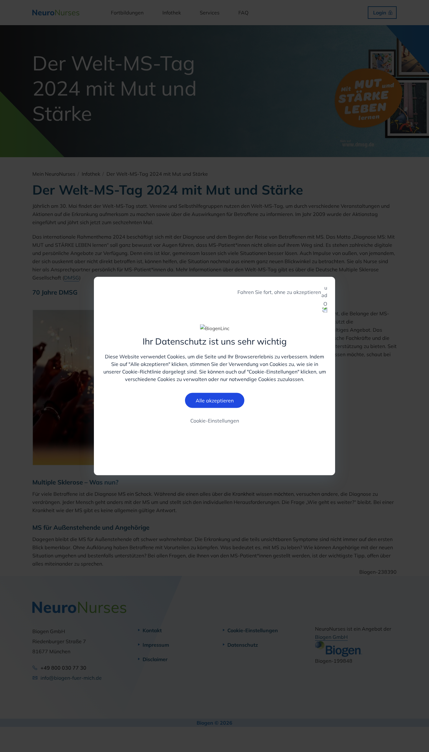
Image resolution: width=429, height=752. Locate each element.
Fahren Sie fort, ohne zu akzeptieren (279, 292)
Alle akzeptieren (215, 400)
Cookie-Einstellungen (214, 420)
